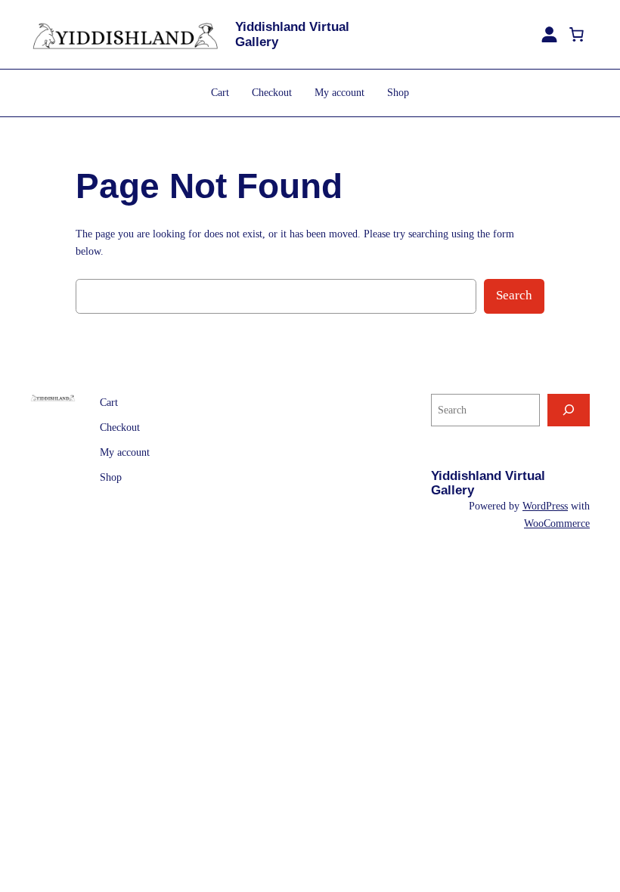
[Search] (568, 410)
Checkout (272, 92)
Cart (220, 92)
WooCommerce (557, 523)
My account (339, 92)
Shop (398, 92)
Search (514, 295)
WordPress (545, 506)
